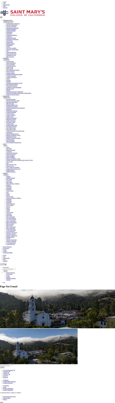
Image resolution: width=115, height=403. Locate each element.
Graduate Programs (11, 38)
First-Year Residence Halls (12, 100)
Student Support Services (12, 134)
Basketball (8, 189)
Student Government (11, 118)
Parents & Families (7, 252)
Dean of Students (10, 141)
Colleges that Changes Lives (13, 169)
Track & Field (9, 196)
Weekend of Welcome (11, 111)
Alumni (5, 251)
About (4, 144)
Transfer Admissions (11, 26)
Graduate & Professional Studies (14, 74)
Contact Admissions (11, 52)
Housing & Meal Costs (12, 105)
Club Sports (9, 215)
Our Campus (9, 161)
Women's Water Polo (11, 240)
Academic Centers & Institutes (13, 87)
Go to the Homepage (8, 370)
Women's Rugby (10, 237)
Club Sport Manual (11, 218)
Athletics (5, 173)
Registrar (8, 81)
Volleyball (8, 214)
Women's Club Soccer (11, 235)
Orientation (9, 33)
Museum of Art (10, 88)
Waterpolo (8, 188)
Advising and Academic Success (14, 83)
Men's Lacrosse (10, 224)
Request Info (6, 4)
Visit (4, 6)
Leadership (9, 151)
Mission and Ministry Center (13, 135)
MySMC (5, 7)
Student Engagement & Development (15, 108)
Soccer (8, 193)
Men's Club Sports (10, 221)
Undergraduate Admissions (13, 23)
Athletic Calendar (10, 178)
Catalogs (8, 80)
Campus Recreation (11, 112)
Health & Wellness (10, 121)
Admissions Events (11, 55)
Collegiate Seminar (11, 65)
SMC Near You (10, 56)
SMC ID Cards (10, 103)
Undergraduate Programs (9, 381)
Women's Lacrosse (10, 234)
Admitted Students (10, 30)
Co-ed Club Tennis (11, 242)
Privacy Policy (6, 398)
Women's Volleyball (11, 241)
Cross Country (9, 191)
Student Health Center (11, 125)
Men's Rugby (9, 225)
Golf (7, 192)
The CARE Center (11, 128)
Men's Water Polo (10, 228)
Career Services (10, 113)
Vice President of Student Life (13, 142)
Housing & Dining (10, 99)
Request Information (8, 388)
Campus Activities (10, 115)
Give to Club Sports (11, 219)
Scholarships (9, 32)
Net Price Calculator (11, 48)
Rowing (8, 206)
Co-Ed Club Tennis (11, 229)
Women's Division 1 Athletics (13, 198)
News (4, 376)
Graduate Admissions (11, 35)
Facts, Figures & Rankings (12, 167)
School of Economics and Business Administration (18, 93)
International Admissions (12, 28)
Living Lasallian (10, 156)
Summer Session (10, 73)
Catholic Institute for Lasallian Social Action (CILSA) (19, 160)
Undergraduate (10, 61)
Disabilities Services (11, 136)
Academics (6, 58)
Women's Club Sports (11, 232)
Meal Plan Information (11, 102)
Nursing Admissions (11, 29)
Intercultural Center (11, 129)
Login (1, 402)
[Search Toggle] (3, 264)
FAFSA (8, 46)
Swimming (9, 186)
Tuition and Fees (10, 43)
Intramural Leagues (11, 119)
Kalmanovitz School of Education (14, 91)
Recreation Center (10, 122)
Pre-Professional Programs (12, 70)
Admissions (6, 385)
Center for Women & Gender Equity (15, 131)
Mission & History (10, 150)
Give (4, 3)
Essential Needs (10, 139)
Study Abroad (9, 68)
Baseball (8, 185)
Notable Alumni (10, 170)
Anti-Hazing (9, 132)
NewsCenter (9, 274)
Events (4, 249)
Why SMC (9, 148)
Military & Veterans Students (13, 138)
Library (8, 78)
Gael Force (9, 181)
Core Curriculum (10, 64)
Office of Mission (10, 157)
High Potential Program (12, 84)
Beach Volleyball (10, 204)
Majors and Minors (11, 63)
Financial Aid (9, 42)
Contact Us (9, 36)
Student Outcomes (10, 171)
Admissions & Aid (7, 20)
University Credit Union (12, 49)
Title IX (5, 399)
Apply (4, 2)
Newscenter (6, 248)
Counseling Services (11, 126)
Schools (8, 90)
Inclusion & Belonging (12, 153)
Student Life (6, 96)
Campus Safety (10, 123)
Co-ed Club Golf (10, 231)
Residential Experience (12, 106)
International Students (11, 86)
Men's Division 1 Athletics (12, 183)
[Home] (22, 15)
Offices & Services (11, 154)
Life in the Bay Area (11, 54)
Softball (8, 209)
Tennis (8, 195)
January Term (9, 67)
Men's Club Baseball (11, 222)
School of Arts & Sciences (12, 94)
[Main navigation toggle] (1, 17)
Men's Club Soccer (11, 227)
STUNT (8, 238)
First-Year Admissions (11, 25)
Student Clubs (9, 116)
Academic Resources (11, 77)
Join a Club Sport (10, 216)
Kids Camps (9, 182)
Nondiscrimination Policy (9, 396)
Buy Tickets (9, 179)
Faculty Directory (7, 246)
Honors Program (10, 71)
